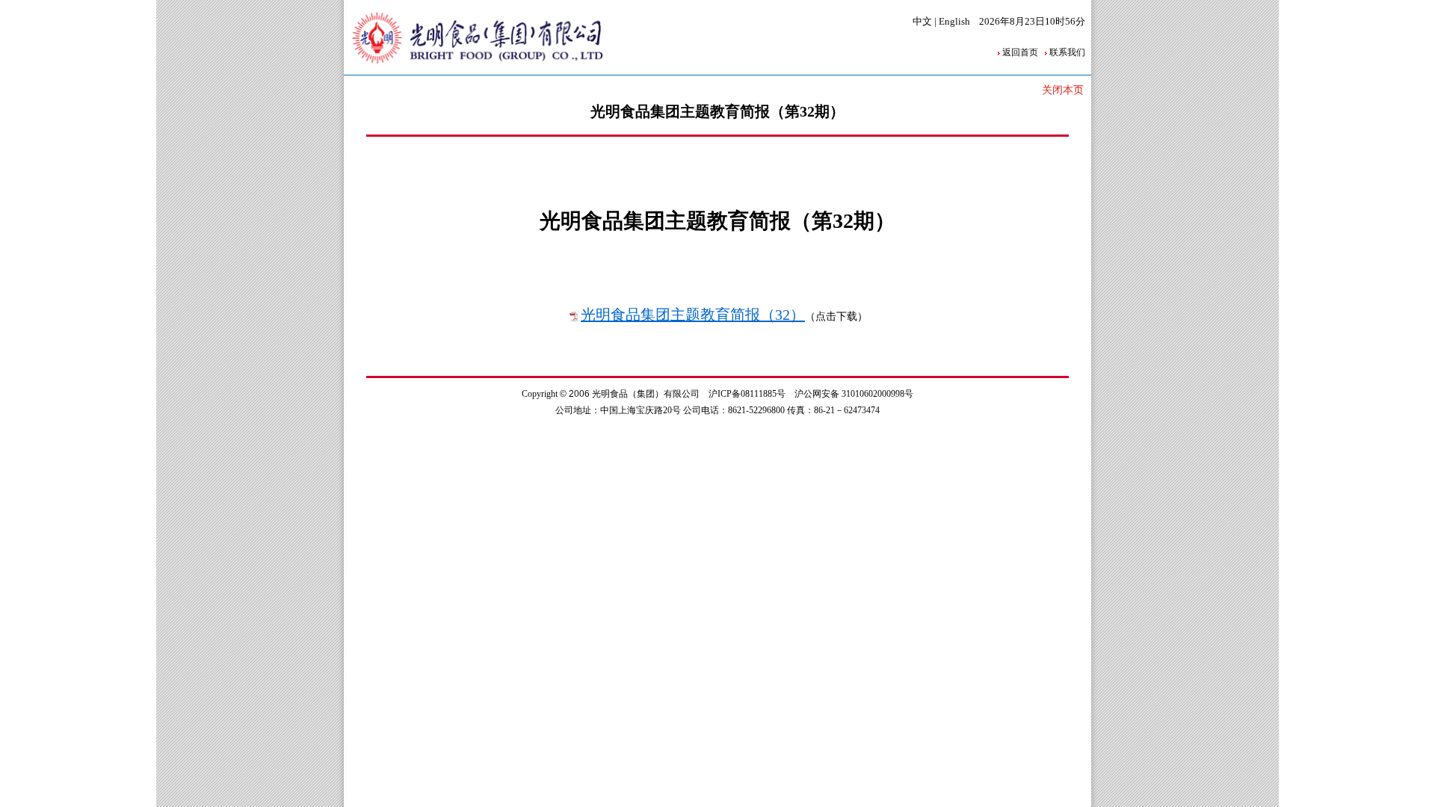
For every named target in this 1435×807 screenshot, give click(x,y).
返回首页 (1020, 52)
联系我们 (1067, 52)
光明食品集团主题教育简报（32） (693, 314)
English (954, 21)
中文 (922, 21)
